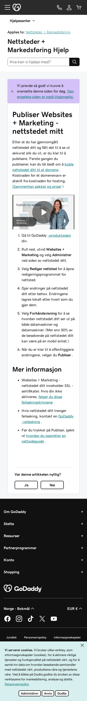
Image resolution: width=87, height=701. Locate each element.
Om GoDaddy (15, 511)
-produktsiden (59, 235)
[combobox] (38, 62)
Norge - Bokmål (17, 608)
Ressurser (11, 536)
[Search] (74, 62)
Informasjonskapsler (67, 637)
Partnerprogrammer (20, 548)
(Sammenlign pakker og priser (36, 186)
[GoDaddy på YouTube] (54, 621)
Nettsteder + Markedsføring (48, 32)
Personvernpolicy (35, 637)
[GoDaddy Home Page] (23, 589)
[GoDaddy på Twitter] (42, 621)
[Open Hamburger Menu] (5, 7)
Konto (9, 560)
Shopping (11, 572)
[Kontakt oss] (59, 7)
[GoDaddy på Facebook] (7, 621)
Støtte (9, 524)
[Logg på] (69, 7)
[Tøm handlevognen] (79, 7)
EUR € (72, 608)
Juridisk (11, 637)
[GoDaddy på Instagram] (19, 621)
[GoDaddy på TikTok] (30, 621)
